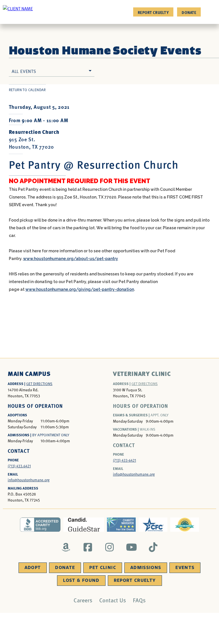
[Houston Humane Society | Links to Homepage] (18, 8)
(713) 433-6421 (124, 460)
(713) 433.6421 (19, 465)
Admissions (145, 567)
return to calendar (27, 89)
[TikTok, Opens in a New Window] (153, 547)
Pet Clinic (102, 567)
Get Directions (39, 383)
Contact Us (112, 600)
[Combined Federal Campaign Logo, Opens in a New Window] (153, 524)
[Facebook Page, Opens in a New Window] (88, 547)
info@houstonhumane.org (29, 479)
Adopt (33, 567)
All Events (24, 71)
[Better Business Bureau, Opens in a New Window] (40, 524)
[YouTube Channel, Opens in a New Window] (131, 547)
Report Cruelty (153, 12)
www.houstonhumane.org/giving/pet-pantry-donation (79, 289)
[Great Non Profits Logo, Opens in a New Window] (184, 524)
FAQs (139, 600)
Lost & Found (81, 580)
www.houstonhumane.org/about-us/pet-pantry (70, 258)
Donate (189, 12)
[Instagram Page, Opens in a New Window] (110, 547)
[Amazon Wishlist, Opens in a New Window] (66, 547)
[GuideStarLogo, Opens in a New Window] (83, 524)
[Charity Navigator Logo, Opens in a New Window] (121, 524)
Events (184, 567)
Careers (83, 600)
